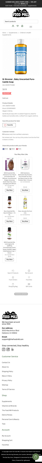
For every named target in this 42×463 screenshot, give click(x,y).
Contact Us (6, 362)
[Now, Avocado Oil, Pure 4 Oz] (25, 202)
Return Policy (7, 376)
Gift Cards (29, 286)
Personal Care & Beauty (10, 419)
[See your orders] (13, 26)
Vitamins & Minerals (9, 406)
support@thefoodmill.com (12, 339)
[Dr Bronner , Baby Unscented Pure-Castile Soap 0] (21, 56)
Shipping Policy (7, 371)
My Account (29, 273)
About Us (5, 367)
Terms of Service (8, 389)
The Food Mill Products (10, 410)
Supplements (13, 33)
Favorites (29, 280)
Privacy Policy (7, 380)
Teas (3, 424)
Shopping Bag (13, 286)
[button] (9, 125)
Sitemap (5, 385)
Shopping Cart (7, 440)
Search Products (13, 273)
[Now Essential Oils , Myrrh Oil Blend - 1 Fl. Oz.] (9, 202)
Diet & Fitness (7, 415)
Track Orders (13, 280)
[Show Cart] (22, 26)
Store (4, 33)
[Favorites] (18, 26)
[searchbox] (21, 21)
